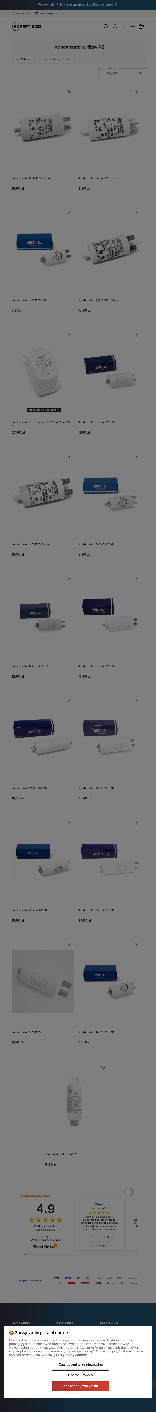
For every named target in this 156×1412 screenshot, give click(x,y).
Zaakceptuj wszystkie (80, 1386)
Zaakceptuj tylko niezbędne (80, 1365)
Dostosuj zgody (80, 1375)
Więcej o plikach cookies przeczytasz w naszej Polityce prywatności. (78, 1353)
